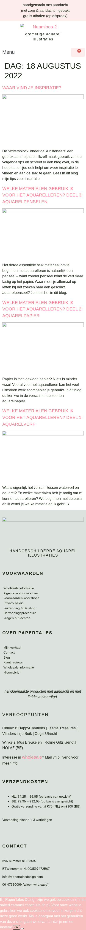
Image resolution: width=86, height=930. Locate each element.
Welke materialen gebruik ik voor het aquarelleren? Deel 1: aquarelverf (42, 417)
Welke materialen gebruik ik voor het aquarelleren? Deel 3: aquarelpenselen (42, 195)
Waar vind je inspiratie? (31, 87)
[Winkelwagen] (78, 52)
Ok (16, 927)
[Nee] (22, 928)
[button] (34, 52)
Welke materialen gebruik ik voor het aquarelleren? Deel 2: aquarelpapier (42, 309)
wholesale (32, 757)
